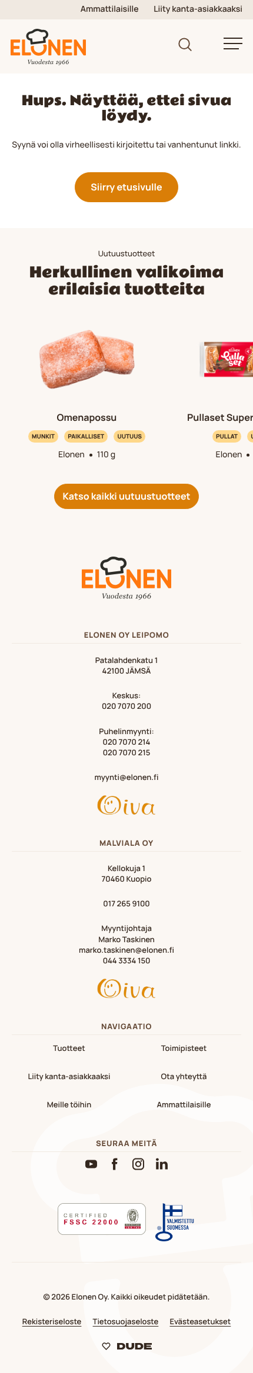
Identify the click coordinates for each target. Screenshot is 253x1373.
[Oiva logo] (126, 807)
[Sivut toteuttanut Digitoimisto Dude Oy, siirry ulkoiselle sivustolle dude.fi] (127, 1348)
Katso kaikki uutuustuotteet (126, 496)
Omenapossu (87, 417)
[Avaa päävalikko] (233, 43)
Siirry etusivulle (126, 186)
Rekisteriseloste (52, 1321)
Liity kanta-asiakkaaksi (198, 10)
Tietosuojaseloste (126, 1321)
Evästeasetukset (200, 1321)
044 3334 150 (127, 960)
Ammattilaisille (110, 10)
